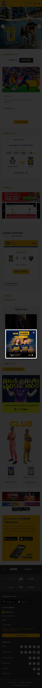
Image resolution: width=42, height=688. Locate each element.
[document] (21, 344)
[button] (34, 332)
